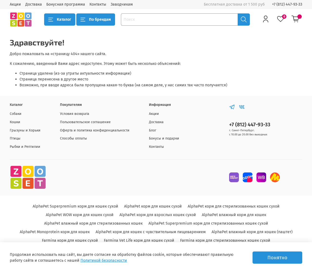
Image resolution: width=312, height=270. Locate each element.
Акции (15, 4)
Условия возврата (74, 114)
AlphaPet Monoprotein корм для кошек (55, 232)
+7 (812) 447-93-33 (287, 4)
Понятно (277, 257)
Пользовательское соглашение (85, 122)
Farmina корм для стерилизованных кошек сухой (225, 240)
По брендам (100, 19)
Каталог (64, 19)
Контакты (97, 4)
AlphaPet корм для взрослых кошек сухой (157, 214)
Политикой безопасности (103, 260)
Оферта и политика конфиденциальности (94, 130)
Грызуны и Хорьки (25, 130)
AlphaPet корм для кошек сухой (153, 206)
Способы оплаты (73, 138)
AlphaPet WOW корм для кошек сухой (80, 214)
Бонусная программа (65, 4)
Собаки (15, 114)
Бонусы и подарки (164, 138)
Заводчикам (122, 4)
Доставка (33, 4)
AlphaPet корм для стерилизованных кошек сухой (234, 206)
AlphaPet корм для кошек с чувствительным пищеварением (151, 232)
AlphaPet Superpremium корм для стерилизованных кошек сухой (208, 223)
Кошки (15, 122)
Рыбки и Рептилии (25, 147)
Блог (152, 130)
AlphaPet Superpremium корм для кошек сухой (75, 206)
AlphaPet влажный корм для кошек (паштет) (252, 232)
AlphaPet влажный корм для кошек (234, 214)
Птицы (15, 138)
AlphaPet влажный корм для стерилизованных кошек (93, 223)
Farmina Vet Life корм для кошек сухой (139, 240)
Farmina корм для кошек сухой (70, 240)
